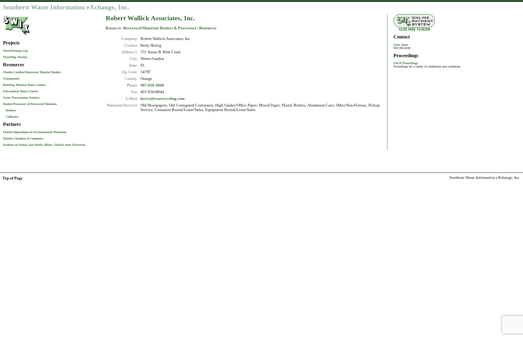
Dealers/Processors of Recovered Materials (30, 104)
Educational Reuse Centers (20, 91)
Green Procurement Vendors (21, 97)
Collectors (12, 116)
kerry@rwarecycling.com (162, 99)
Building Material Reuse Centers (24, 85)
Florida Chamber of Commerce (23, 138)
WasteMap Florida (15, 57)
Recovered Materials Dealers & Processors (159, 28)
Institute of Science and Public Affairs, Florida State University (44, 144)
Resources (207, 28)
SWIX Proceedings (405, 63)
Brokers (11, 110)
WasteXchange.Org (15, 50)
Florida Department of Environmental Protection (35, 132)
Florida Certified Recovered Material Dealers (32, 72)
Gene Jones (400, 44)
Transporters (11, 78)
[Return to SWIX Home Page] (16, 35)
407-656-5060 (152, 85)
